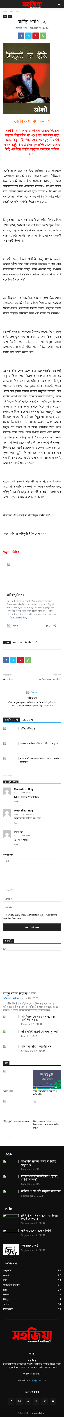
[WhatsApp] (43, 36)
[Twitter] (28, 36)
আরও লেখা (28, 720)
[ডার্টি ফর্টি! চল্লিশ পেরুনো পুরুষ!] (11, 1035)
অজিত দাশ (21, 28)
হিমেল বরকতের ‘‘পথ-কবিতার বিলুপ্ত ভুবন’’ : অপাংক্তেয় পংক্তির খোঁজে (46, 1125)
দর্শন (17, 11)
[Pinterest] (35, 36)
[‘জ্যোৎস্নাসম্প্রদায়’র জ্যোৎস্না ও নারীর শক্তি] (47, 1079)
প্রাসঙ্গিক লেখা (11, 720)
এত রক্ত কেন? (30, 1245)
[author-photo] (32, 692)
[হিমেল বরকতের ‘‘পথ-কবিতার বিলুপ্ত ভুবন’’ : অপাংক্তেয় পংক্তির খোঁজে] (47, 1109)
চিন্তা (11, 11)
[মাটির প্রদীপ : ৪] (11, 732)
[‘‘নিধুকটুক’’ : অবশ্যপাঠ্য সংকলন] (17, 1109)
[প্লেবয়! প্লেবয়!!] (17, 1079)
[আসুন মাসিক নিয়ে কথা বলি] (32, 969)
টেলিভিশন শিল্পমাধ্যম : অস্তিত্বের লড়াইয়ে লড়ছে (39, 1217)
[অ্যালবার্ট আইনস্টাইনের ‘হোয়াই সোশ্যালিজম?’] (11, 1180)
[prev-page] (5, 774)
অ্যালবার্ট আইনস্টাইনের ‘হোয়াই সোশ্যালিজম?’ (39, 1178)
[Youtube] (53, 1401)
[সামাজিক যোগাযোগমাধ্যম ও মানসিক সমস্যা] (11, 1020)
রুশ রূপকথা (8, 679)
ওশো (14, 642)
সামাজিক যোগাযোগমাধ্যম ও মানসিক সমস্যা (38, 1018)
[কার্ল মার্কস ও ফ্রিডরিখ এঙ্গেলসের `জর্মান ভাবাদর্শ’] (11, 762)
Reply (16, 801)
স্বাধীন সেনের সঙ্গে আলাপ (36, 1230)
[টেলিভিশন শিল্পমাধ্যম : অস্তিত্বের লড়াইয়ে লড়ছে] (11, 1219)
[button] (5, 4)
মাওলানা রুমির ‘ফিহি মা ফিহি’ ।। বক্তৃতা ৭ (40, 744)
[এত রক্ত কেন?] (11, 1249)
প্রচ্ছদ (5, 11)
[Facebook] (21, 36)
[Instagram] (19, 1401)
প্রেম (20, 642)
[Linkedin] (28, 1401)
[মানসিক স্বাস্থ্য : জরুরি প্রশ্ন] (11, 1050)
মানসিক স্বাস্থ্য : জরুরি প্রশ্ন (36, 1046)
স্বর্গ (35, 642)
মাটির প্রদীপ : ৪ (27, 729)
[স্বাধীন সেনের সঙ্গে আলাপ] (11, 1234)
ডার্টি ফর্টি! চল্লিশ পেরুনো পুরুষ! (39, 1031)
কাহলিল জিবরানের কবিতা (50, 679)
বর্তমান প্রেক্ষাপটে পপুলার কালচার (41, 1191)
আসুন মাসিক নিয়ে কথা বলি (19, 993)
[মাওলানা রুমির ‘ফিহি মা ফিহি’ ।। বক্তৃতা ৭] (11, 747)
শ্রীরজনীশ (28, 642)
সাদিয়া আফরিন (11, 998)
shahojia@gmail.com (36, 1380)
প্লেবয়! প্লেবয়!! (8, 1091)
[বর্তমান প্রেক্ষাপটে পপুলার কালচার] (11, 1195)
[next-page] (10, 774)
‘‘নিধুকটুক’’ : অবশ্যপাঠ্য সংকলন (16, 1121)
